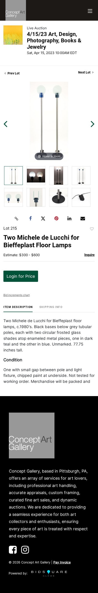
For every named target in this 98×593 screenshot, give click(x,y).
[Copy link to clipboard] (16, 218)
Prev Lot (13, 73)
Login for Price (21, 276)
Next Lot (84, 72)
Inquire (89, 255)
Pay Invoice (62, 562)
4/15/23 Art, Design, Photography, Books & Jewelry (54, 40)
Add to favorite (92, 228)
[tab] (18, 308)
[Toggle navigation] (90, 10)
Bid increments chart (16, 295)
